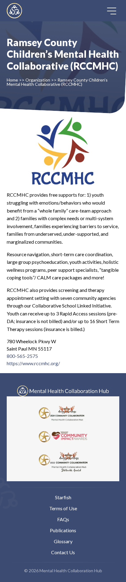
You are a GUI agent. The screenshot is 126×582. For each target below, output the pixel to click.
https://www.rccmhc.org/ (33, 363)
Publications (63, 530)
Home (12, 79)
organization (37, 79)
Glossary (63, 541)
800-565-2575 (22, 356)
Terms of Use (63, 508)
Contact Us (63, 552)
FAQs (63, 519)
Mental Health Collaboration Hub (19, 10)
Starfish (63, 497)
